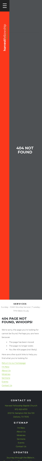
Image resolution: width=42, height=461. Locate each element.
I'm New (5, 367)
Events (5, 382)
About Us (6, 370)
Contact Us (7, 385)
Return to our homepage (14, 363)
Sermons (6, 378)
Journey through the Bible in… (21, 458)
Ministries (6, 374)
